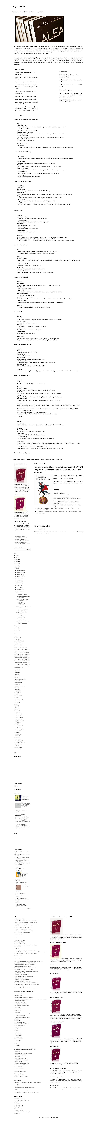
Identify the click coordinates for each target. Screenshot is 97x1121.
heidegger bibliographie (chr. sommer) (23, 929)
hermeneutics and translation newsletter (23, 1013)
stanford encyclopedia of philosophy (22, 1112)
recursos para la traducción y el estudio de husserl (25, 950)
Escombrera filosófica (20, 904)
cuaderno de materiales (20, 1002)
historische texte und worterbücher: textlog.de (24, 1087)
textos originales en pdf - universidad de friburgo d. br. (26, 953)
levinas (16, 709)
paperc (16, 1089)
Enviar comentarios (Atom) (45, 534)
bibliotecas (17, 639)
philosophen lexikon (19, 1105)
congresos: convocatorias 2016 (21, 664)
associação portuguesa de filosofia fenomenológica (25, 963)
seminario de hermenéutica (20, 1042)
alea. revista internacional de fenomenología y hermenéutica (21, 537)
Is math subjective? (19, 895)
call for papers (18, 644)
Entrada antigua (80, 531)
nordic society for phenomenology (22, 974)
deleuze (16, 669)
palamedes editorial (19, 1068)
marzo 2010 (19, 587)
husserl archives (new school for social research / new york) (27, 945)
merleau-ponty (18, 717)
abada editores (18, 1051)
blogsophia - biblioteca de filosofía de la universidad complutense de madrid (31, 999)
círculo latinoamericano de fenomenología (24, 969)
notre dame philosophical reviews (22, 1023)
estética (16, 680)
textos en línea (18, 740)
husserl (16, 702)
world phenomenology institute (21, 986)
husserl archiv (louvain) (20, 943)
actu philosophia (18, 994)
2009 (17, 626)
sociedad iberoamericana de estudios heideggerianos (26, 920)
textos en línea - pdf (19, 742)
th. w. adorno (17, 744)
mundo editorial (18, 720)
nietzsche (17, 722)
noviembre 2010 (20, 572)
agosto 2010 (19, 578)
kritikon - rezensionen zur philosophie (23, 1017)
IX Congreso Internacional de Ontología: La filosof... (22, 610)
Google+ (16, 786)
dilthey (16, 672)
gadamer (17, 690)
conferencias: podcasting (20, 647)
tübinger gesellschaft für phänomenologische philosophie (27, 984)
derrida (16, 671)
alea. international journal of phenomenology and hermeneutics (22, 542)
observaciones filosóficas (20, 1025)
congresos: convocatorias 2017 (21, 666)
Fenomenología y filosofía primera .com (21, 883)
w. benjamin (17, 747)
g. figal (16, 687)
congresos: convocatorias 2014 (21, 661)
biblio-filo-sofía (19, 870)
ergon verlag (17, 1056)
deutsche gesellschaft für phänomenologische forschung (26, 971)
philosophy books (19, 1038)
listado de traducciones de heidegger (22, 932)
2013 (17, 563)
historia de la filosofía (19, 700)
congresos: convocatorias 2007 (21, 649)
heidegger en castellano (20, 934)
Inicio (60, 531)
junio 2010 (19, 582)
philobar (17, 1028)
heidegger (17, 695)
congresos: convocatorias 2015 (21, 662)
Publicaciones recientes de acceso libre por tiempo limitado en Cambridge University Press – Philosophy (22, 875)
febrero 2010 (19, 589)
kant (16, 707)
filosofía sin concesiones (20, 1103)
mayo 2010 (19, 583)
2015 (17, 559)
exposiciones (18, 682)
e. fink (16, 674)
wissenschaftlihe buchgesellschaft (22, 1076)
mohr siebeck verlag (19, 1066)
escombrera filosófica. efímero (21, 1004)
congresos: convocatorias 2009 (21, 652)
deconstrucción (18, 667)
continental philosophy (20, 1000)
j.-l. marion (17, 704)
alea (16, 636)
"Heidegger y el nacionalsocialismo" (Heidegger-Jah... (21, 603)
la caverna (17, 1019)
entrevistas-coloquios (19, 679)
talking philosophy (19, 1043)
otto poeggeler (18, 725)
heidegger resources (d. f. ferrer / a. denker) (24, 930)
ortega (16, 724)
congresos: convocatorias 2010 (21, 654)
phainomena (17, 1027)
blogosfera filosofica (19, 641)
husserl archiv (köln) (19, 941)
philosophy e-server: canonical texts (22, 1091)
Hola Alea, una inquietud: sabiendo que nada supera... (22, 863)
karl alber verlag (18, 1061)
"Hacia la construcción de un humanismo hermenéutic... (22, 593)
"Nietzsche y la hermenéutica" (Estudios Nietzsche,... (22, 622)
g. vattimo (17, 689)
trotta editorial (18, 1073)
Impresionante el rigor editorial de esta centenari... (22, 858)
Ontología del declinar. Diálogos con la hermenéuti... (23, 596)
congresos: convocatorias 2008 (21, 651)
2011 (17, 567)
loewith (16, 710)
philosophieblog (18, 1037)
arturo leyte (17, 637)
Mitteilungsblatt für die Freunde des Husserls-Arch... (23, 619)
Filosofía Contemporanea (21, 898)
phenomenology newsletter (20, 978)
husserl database (18, 946)
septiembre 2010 (20, 576)
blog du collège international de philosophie (24, 997)
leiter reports (17, 1020)
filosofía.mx (17, 1012)
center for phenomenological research (23, 966)
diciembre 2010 (20, 570)
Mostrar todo (29, 908)
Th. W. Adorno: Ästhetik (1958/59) (21, 613)
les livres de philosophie (20, 1022)
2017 (17, 555)
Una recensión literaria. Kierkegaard (25, 885)
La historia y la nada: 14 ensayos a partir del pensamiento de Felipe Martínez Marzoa (26, 805)
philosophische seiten (19, 1108)
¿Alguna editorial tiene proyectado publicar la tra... (22, 852)
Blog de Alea (59, 459)
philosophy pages (19, 1110)
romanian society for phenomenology (23, 979)
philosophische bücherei (20, 1107)
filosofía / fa (17, 1007)
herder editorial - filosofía (20, 1058)
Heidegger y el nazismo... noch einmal (22, 811)
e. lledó (16, 676)
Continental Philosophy (21, 893)
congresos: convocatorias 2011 (21, 656)
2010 (17, 568)
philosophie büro (18, 1033)
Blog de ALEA (19, 6)
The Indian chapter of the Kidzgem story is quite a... (22, 855)
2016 (17, 557)
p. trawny (17, 727)
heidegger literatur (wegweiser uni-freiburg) (24, 925)
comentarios (17, 646)
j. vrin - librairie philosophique (21, 1060)
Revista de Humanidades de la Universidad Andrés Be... (22, 600)
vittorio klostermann (19, 1074)
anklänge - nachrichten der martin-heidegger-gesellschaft (26, 922)
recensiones (17, 734)
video (16, 745)
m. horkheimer (18, 714)
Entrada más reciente (38, 531)
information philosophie (20, 1015)
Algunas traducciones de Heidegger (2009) (21, 616)
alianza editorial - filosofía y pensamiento (23, 1053)
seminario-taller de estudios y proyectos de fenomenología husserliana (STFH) (31, 951)
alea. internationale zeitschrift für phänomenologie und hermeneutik (22, 540)
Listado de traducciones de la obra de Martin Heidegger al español (25, 797)
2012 (17, 565)
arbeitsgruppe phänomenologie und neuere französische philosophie (29, 961)
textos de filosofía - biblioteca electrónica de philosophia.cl (27, 1092)
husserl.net (17, 948)
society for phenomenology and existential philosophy (26, 982)
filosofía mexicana (19, 1010)
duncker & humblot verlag (20, 1054)
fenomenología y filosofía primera (22, 1005)
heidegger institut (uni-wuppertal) (22, 924)
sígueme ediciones (19, 1069)
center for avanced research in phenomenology (24, 964)
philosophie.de (18, 1035)
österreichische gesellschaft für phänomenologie (25, 987)
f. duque (17, 684)
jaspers (16, 705)
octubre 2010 (20, 574)
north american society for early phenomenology (25, 976)
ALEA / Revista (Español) (19, 459)
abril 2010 (19, 585)
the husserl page (18, 955)
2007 (17, 630)
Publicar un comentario (40, 529)
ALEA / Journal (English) (33, 459)
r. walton (17, 732)
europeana (17, 1084)
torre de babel (18, 1113)
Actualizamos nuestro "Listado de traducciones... (22, 861)
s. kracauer (17, 739)
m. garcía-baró (18, 712)
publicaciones (18, 729)
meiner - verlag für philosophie (21, 1064)
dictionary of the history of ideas (22, 1100)
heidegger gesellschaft (19, 919)
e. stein (16, 677)
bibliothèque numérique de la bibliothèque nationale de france (28, 1082)
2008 (17, 628)
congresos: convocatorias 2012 (21, 657)
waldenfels (17, 749)
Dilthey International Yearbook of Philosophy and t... (23, 607)
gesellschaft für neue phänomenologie (23, 972)
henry (16, 697)
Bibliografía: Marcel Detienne (21, 905)
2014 (17, 561)
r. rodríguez (17, 730)
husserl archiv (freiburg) (20, 940)
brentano (17, 642)
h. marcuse (17, 692)
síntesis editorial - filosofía (20, 1071)
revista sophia (18, 1040)
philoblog (17, 1030)
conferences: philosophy (20, 1098)
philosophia (17, 1032)
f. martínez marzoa (19, 686)
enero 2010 (19, 591)
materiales (17, 715)
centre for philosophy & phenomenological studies (25, 967)
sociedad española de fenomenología (22, 981)
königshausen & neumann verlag (22, 1063)
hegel (16, 694)
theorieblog (17, 1045)
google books (18, 1086)
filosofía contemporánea (20, 1009)
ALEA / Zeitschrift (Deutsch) (47, 459)
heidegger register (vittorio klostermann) (23, 927)
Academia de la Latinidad (60, 475)
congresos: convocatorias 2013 (21, 659)
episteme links (18, 1102)
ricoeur (16, 737)
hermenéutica (18, 699)
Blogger (56, 1117)
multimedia (17, 719)
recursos (17, 735)
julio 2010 (19, 580)
